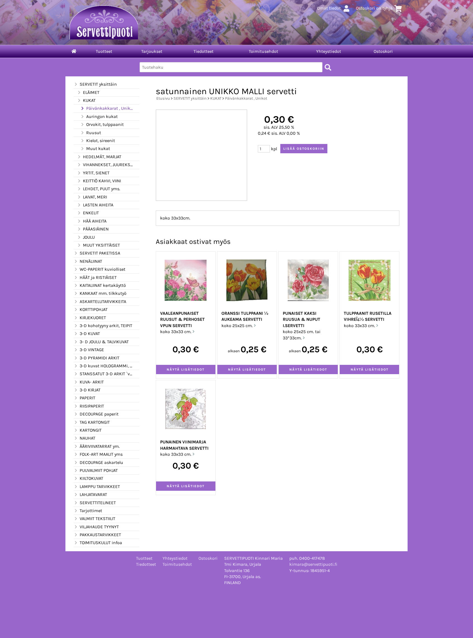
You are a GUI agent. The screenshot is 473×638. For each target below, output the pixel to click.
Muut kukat (98, 148)
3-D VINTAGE (92, 349)
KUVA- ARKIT (92, 382)
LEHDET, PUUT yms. (101, 188)
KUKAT (89, 100)
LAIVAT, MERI (95, 197)
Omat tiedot (329, 8)
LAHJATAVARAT (93, 494)
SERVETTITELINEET (98, 502)
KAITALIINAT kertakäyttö (103, 285)
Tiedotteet (204, 51)
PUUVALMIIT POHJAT (99, 470)
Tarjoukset (151, 51)
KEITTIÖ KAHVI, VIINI (102, 180)
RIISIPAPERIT (92, 406)
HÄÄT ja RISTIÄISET (98, 277)
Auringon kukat (102, 116)
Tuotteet (104, 51)
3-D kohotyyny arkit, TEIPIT (106, 325)
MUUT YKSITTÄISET (101, 245)
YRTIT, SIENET (96, 172)
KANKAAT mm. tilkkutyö (103, 293)
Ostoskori (383, 51)
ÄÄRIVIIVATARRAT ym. (100, 446)
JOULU (89, 237)
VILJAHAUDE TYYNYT (99, 526)
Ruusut (93, 132)
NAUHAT (87, 438)
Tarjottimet (91, 510)
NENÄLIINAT (91, 261)
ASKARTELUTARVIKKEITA (103, 301)
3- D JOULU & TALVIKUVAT (104, 341)
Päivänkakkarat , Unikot (109, 108)
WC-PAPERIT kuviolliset (102, 269)
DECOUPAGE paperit (99, 414)
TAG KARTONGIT (95, 422)
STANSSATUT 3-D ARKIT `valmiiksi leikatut (106, 373)
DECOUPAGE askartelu (101, 462)
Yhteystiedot (328, 51)
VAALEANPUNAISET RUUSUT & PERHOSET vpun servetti (182, 319)
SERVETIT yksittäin (98, 84)
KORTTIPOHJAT (94, 309)
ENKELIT (91, 212)
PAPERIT (87, 397)
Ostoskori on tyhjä (374, 8)
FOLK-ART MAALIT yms (101, 454)
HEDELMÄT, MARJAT (102, 156)
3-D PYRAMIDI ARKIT (99, 357)
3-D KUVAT (90, 333)
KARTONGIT (91, 430)
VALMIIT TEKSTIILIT (97, 518)
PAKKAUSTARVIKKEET (100, 534)
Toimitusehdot (263, 51)
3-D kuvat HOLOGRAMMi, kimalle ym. (106, 365)
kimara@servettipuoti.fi (313, 564)
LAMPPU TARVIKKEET (100, 486)
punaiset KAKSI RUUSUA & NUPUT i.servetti (301, 319)
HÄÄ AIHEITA (94, 221)
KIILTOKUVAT (91, 478)
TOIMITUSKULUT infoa (101, 542)
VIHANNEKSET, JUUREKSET (108, 164)
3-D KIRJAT (90, 389)
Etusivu (163, 98)
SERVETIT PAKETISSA (100, 253)
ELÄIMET (91, 92)
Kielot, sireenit (100, 140)
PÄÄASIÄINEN (96, 229)
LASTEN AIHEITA (98, 204)
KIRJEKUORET (93, 317)
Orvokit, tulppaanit (105, 124)
